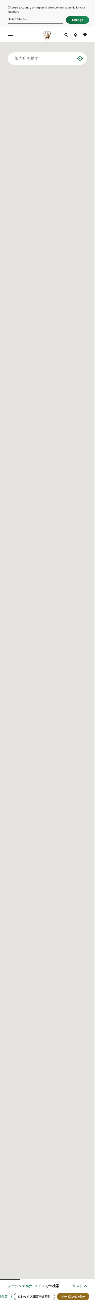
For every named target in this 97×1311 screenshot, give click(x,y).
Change (77, 20)
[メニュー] (11, 34)
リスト (77, 1286)
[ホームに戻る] (47, 34)
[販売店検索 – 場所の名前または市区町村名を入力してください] (71, 58)
